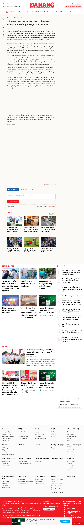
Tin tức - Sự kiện (71, 461)
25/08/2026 (7, 6)
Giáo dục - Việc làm (23, 432)
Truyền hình (70, 458)
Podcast (53, 476)
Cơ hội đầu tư (22, 476)
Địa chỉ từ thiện (6, 452)
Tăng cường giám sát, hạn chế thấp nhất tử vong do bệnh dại (46, 284)
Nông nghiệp (5, 481)
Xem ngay (65, 521)
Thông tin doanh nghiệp (42, 458)
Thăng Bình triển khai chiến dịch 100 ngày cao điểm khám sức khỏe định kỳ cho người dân (10, 286)
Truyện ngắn (70, 434)
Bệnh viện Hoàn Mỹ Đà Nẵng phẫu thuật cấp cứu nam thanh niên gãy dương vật (71, 272)
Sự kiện (53, 436)
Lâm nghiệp (5, 485)
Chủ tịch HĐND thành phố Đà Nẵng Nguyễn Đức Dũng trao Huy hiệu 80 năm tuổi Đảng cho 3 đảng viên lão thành (10, 388)
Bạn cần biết (38, 461)
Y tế (37, 11)
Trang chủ (9, 18)
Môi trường (5, 448)
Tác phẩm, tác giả (71, 436)
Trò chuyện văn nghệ (56, 490)
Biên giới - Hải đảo (6, 465)
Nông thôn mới (6, 487)
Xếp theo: (39, 206)
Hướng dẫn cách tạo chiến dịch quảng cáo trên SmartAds (47, 310)
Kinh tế (17, 11)
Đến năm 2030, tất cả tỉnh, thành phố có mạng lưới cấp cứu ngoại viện (72, 339)
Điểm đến (53, 434)
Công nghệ (53, 448)
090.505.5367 (70, 6)
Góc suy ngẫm (38, 481)
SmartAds (33, 523)
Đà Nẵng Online (71, 508)
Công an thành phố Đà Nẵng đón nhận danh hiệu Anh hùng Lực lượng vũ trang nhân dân (29, 387)
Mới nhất (17, 6)
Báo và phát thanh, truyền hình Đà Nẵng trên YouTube (74, 516)
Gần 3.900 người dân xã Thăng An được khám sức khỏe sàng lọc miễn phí (71, 311)
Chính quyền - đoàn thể (8, 436)
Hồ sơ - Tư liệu (70, 449)
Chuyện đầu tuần (39, 479)
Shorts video (71, 476)
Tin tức (53, 481)
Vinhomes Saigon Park (64, 404)
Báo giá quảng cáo (49, 509)
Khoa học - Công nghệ (56, 11)
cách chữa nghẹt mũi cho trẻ (65, 399)
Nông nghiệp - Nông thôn (8, 477)
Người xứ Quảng (71, 451)
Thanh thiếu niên (22, 438)
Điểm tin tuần (70, 470)
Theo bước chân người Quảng (68, 11)
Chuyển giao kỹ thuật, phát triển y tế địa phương (29, 283)
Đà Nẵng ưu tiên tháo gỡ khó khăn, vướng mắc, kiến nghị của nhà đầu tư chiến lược (40, 352)
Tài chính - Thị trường (40, 438)
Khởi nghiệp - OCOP (40, 434)
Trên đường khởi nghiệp (57, 492)
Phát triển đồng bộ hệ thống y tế (72, 296)
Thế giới (48, 11)
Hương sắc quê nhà (56, 485)
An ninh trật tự (6, 461)
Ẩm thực (53, 432)
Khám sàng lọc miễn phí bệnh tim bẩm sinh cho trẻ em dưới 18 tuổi (72, 289)
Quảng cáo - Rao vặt (57, 458)
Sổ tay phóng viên (39, 483)
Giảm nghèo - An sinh (23, 436)
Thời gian (44, 206)
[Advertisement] (31, 101)
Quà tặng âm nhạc (55, 488)
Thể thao (44, 11)
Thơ (68, 432)
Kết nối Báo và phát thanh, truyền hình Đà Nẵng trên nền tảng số (72, 503)
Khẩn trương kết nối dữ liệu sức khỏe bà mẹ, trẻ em (10, 310)
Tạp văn (69, 438)
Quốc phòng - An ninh (8, 458)
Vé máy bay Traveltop (64, 401)
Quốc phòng (5, 463)
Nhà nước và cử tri (6, 438)
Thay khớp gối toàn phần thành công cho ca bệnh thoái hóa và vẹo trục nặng (71, 280)
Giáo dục (24, 11)
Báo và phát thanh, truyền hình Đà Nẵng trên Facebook (73, 512)
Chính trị (10, 11)
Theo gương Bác (6, 434)
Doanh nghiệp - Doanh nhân (25, 481)
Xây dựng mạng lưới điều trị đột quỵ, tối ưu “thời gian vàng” (72, 331)
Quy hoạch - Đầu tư (40, 432)
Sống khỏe (5, 450)
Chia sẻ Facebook (13, 189)
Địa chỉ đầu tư (21, 479)
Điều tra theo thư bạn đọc (24, 463)
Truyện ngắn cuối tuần (56, 483)
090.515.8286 (78, 6)
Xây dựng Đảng (6, 432)
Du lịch (20, 11)
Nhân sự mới (5, 440)
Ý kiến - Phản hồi (22, 461)
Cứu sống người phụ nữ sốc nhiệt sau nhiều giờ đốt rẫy (70, 318)
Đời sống (40, 11)
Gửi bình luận (13, 201)
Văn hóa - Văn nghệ (31, 11)
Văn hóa (69, 440)
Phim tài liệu (70, 465)
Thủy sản (4, 483)
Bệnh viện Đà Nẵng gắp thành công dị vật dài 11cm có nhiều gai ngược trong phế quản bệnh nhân (29, 312)
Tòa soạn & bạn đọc (24, 458)
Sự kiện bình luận (40, 476)
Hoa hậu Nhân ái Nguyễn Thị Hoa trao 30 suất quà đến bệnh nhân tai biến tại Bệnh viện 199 (71, 302)
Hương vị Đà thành (72, 468)
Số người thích (52, 206)
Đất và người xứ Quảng (57, 479)
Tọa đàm (69, 472)
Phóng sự (69, 463)
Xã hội (14, 11)
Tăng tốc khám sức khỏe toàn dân (71, 325)
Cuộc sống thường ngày (8, 454)
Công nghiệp (38, 436)
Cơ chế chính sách (23, 483)
